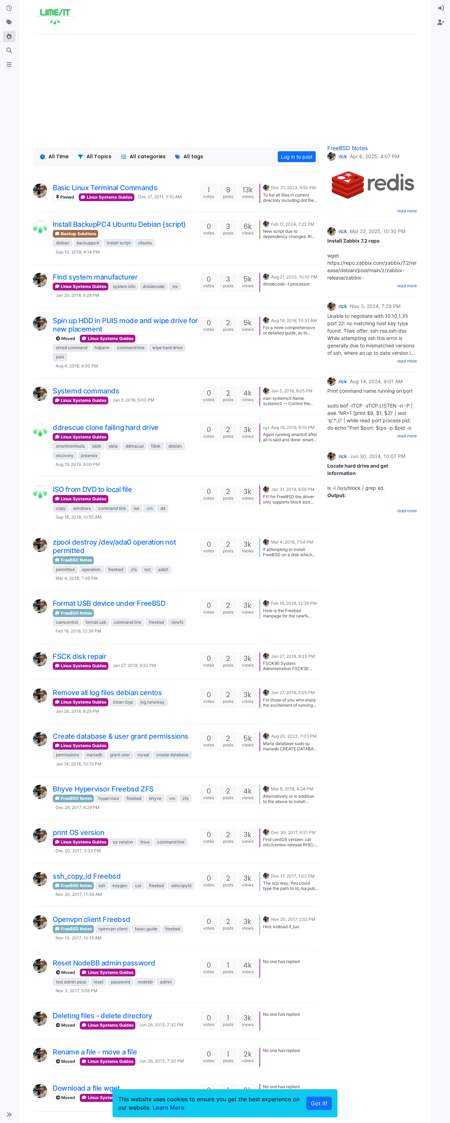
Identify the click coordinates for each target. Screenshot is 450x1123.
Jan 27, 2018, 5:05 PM (293, 692)
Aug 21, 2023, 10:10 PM (294, 277)
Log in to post (297, 157)
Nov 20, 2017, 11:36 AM (79, 894)
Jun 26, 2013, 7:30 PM (161, 1061)
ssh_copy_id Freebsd (87, 876)
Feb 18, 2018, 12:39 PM (294, 603)
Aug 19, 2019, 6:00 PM (78, 464)
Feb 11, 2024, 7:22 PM (292, 224)
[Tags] (9, 22)
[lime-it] (40, 227)
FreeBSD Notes (76, 560)
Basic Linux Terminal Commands (105, 188)
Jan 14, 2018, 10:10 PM (79, 763)
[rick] (40, 191)
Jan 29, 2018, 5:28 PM (77, 295)
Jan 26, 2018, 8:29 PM (77, 711)
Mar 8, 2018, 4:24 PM (292, 788)
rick (343, 156)
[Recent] (9, 8)
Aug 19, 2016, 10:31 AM (294, 320)
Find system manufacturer (95, 277)
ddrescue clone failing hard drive (106, 427)
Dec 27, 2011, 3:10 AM (160, 196)
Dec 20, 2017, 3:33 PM (78, 850)
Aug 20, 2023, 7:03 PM (294, 736)
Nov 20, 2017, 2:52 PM (293, 919)
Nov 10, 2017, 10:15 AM (79, 938)
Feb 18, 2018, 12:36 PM (78, 631)
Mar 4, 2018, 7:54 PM (292, 542)
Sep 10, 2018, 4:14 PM (78, 252)
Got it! (319, 1103)
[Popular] (9, 36)
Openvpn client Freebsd (91, 919)
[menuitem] (441, 8)
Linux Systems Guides (109, 197)
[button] (9, 1114)
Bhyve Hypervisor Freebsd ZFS (103, 789)
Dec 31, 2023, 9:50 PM (293, 187)
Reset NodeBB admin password (104, 963)
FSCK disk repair (80, 656)
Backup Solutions (78, 233)
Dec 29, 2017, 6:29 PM (77, 807)
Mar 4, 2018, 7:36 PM (77, 578)
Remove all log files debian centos (107, 692)
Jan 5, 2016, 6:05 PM (292, 390)
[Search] (9, 50)
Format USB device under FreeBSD (109, 603)
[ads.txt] (9, 64)
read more (407, 210)
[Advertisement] (225, 89)
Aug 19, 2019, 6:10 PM (293, 427)
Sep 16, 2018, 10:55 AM (79, 517)
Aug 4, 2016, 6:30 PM (77, 365)
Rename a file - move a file (95, 1052)
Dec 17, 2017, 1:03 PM (293, 876)
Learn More (169, 1107)
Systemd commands (86, 391)
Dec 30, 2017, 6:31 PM (293, 832)
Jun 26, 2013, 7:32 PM (161, 1024)
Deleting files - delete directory (102, 1016)
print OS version (78, 832)
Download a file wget (86, 1088)
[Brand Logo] (55, 16)
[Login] (441, 8)
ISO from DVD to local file (92, 489)
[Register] (441, 22)
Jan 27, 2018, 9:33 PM (293, 656)
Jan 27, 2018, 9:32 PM (134, 665)
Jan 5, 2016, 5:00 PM (133, 400)
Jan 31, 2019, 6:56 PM (292, 489)
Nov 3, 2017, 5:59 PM (76, 990)
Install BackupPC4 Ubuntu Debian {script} (119, 224)
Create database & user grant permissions (120, 736)
